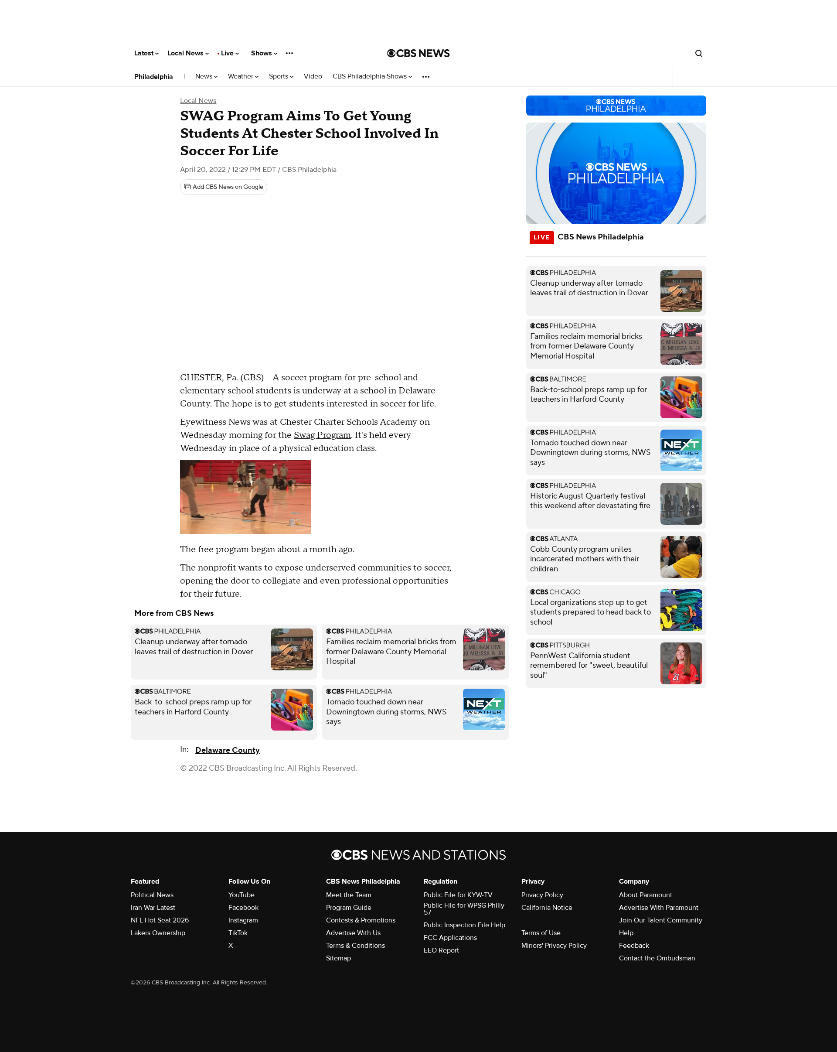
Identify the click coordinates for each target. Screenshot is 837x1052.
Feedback (634, 945)
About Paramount (645, 894)
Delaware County (227, 750)
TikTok (238, 932)
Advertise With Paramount (658, 907)
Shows (262, 53)
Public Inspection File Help (464, 925)
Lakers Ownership (158, 932)
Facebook (243, 907)
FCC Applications (450, 937)
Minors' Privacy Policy (554, 945)
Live (228, 53)
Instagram (243, 920)
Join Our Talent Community (660, 920)
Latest (144, 53)
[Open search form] (699, 53)
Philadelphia (153, 76)
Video (313, 76)
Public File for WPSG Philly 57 (464, 909)
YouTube (241, 894)
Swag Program (322, 435)
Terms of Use (541, 932)
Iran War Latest (153, 907)
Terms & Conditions (355, 945)
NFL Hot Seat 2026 (160, 920)
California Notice (546, 907)
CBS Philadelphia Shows (370, 76)
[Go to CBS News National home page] (418, 53)
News (204, 76)
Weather (241, 76)
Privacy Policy (542, 894)
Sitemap (338, 958)
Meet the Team (348, 894)
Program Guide (348, 907)
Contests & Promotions (360, 920)
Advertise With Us (353, 932)
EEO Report (441, 950)
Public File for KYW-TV (458, 894)
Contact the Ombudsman (657, 958)
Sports (279, 76)
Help (626, 932)
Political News (152, 894)
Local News (186, 53)
